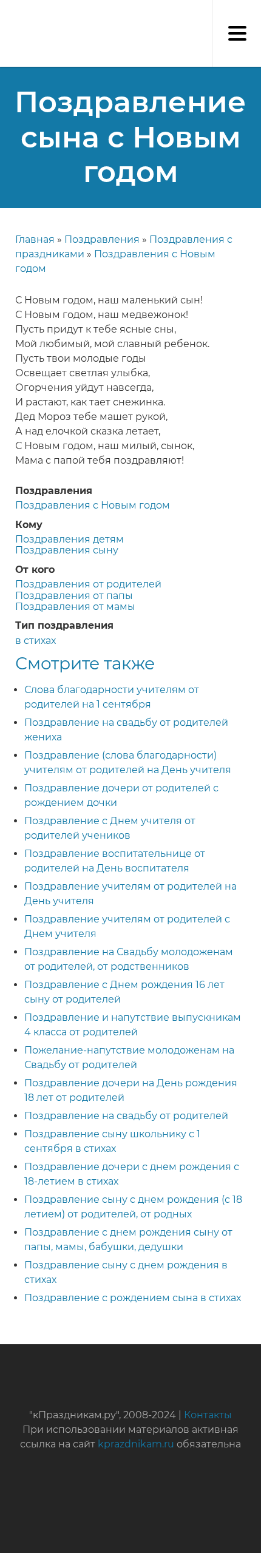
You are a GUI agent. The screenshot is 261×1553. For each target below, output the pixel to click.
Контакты (208, 1415)
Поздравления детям (69, 539)
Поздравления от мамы (75, 606)
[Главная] (6, 12)
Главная (35, 239)
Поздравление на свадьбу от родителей (126, 1116)
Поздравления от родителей (88, 584)
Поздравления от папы (74, 595)
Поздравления (102, 239)
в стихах (35, 640)
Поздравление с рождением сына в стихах (132, 1298)
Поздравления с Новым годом (92, 505)
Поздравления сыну (66, 550)
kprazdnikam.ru (136, 1444)
